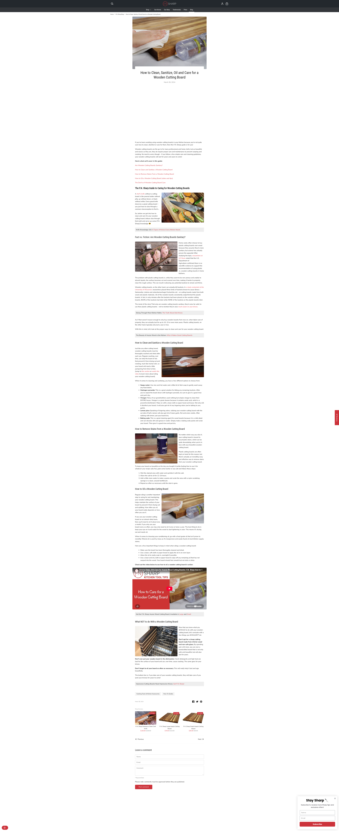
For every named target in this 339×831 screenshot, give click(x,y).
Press (185, 10)
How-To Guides (168, 694)
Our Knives (157, 10)
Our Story (167, 10)
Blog (191, 10)
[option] (144, 722)
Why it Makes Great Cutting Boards (179, 335)
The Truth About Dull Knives (172, 313)
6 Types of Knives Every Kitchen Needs (166, 230)
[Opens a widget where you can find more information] (5, 828)
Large (181, 614)
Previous (140, 739)
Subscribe (317, 824)
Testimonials (177, 10)
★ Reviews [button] (337, 418)
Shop (148, 10)
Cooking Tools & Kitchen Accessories (148, 694)
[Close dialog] (335, 798)
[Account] (222, 3)
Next (200, 739)
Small (189, 614)
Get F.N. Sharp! (178, 684)
